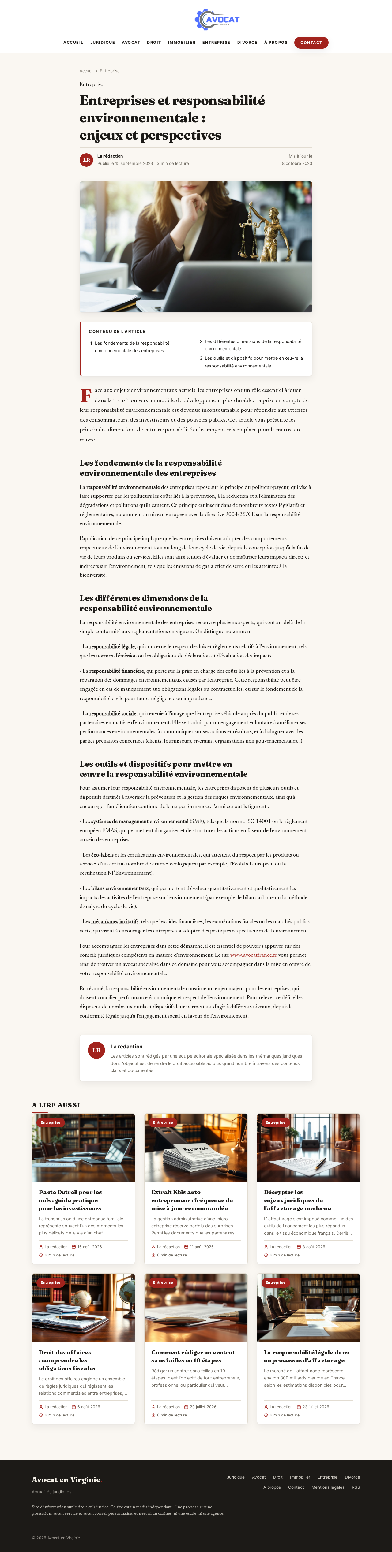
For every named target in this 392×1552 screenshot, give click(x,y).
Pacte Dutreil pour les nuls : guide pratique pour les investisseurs (70, 1199)
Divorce (247, 42)
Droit (154, 42)
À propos (276, 42)
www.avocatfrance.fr (253, 955)
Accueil (73, 42)
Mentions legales (328, 1487)
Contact (311, 42)
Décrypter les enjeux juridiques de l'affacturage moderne (297, 1199)
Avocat (131, 42)
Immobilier (182, 42)
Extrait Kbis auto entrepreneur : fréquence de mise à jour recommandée (192, 1199)
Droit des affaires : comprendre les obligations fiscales (67, 1360)
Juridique (102, 42)
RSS (356, 1487)
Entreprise (216, 42)
